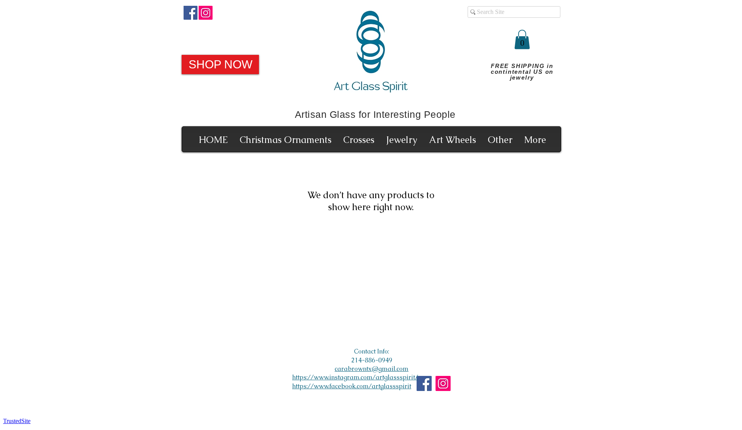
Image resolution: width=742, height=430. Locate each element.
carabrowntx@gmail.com (371, 369)
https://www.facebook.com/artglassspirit (351, 386)
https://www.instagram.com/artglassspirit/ (355, 377)
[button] (522, 39)
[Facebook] (190, 13)
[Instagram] (206, 13)
